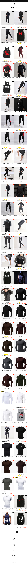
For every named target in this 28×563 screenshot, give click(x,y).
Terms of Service (14, 555)
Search (14, 550)
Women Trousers (14, 546)
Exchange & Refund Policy (14, 551)
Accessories (14, 539)
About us (14, 556)
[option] (14, 1)
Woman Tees (14, 545)
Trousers (14, 540)
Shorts (14, 544)
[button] (6, 26)
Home (14, 538)
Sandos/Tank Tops (14, 543)
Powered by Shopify (14, 562)
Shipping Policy (14, 554)
